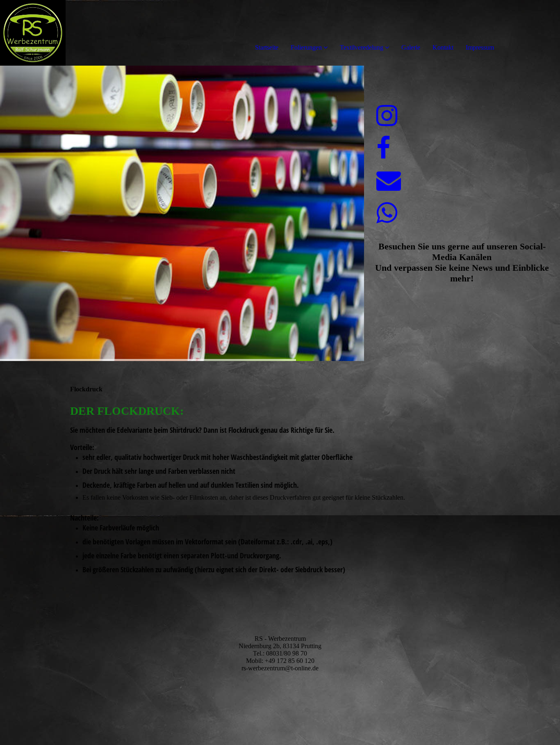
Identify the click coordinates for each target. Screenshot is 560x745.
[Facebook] (383, 148)
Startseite (266, 47)
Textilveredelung (361, 47)
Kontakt (443, 47)
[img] (94, 33)
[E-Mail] (388, 180)
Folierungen (306, 47)
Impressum (480, 47)
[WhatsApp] (386, 213)
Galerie (410, 47)
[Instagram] (386, 116)
